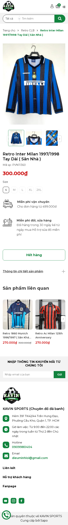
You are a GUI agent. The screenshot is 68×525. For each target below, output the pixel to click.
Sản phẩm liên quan (26, 288)
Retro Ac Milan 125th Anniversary (49, 335)
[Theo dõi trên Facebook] (21, 500)
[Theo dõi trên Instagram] (14, 500)
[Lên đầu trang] (61, 518)
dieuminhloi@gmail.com (30, 458)
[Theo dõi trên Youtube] (6, 500)
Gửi (59, 374)
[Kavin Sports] (9, 5)
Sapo (44, 520)
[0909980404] (6, 515)
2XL (39, 190)
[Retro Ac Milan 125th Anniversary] (50, 315)
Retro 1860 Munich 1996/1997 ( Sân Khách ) (17, 335)
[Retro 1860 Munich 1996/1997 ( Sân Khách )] (18, 315)
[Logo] (12, 395)
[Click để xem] (34, 84)
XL (30, 190)
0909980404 (22, 447)
